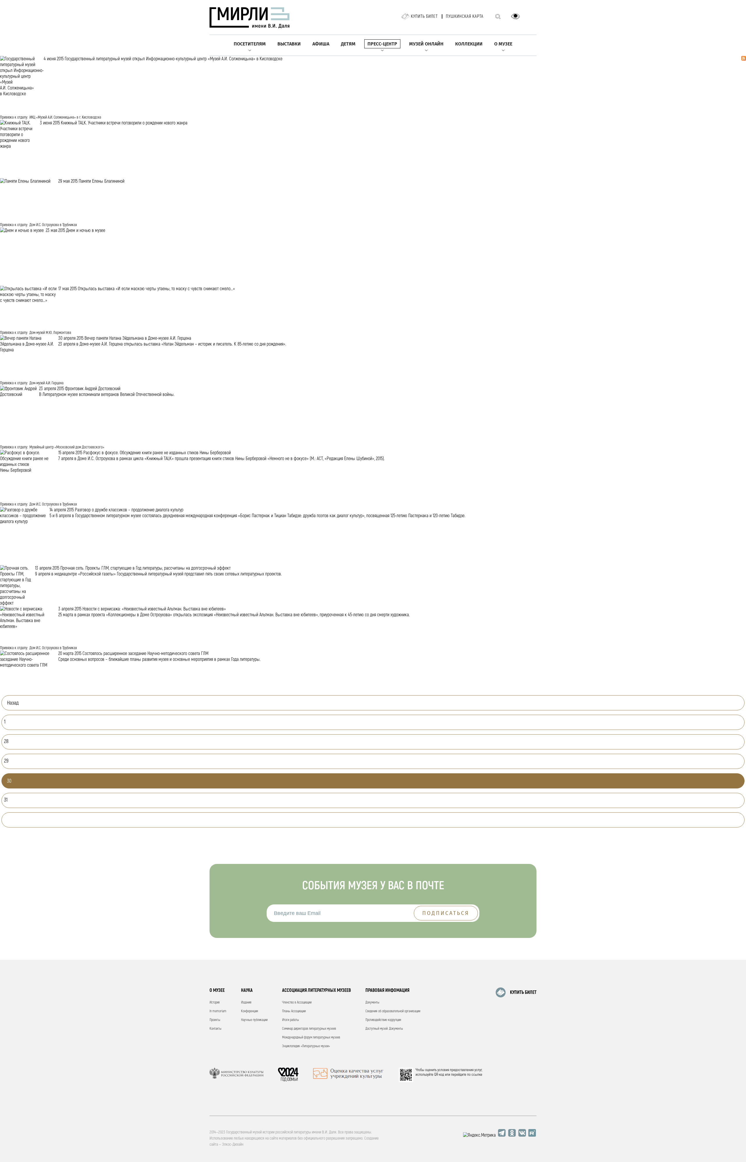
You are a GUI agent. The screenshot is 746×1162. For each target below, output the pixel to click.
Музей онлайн (426, 44)
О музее (503, 44)
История (215, 1002)
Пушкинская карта (464, 16)
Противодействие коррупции (383, 1020)
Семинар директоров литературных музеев (309, 1029)
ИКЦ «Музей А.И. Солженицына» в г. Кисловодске (65, 117)
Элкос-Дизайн (232, 1144)
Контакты (215, 1029)
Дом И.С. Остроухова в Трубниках (53, 224)
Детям (348, 44)
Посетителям (250, 44)
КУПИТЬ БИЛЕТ (523, 992)
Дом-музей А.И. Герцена (46, 383)
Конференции (249, 1011)
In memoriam (218, 1011)
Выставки (289, 44)
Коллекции (469, 44)
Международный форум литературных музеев (311, 1037)
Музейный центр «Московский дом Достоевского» (66, 447)
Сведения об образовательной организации (392, 1011)
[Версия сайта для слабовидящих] (515, 16)
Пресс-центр (382, 44)
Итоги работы (290, 1020)
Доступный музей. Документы (384, 1029)
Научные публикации (254, 1020)
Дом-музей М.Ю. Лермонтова (50, 332)
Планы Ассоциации (294, 1011)
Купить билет (424, 16)
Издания (246, 1002)
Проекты (215, 1020)
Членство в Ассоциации (297, 1002)
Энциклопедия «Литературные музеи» (306, 1046)
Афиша (320, 44)
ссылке (476, 1074)
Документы (372, 1002)
